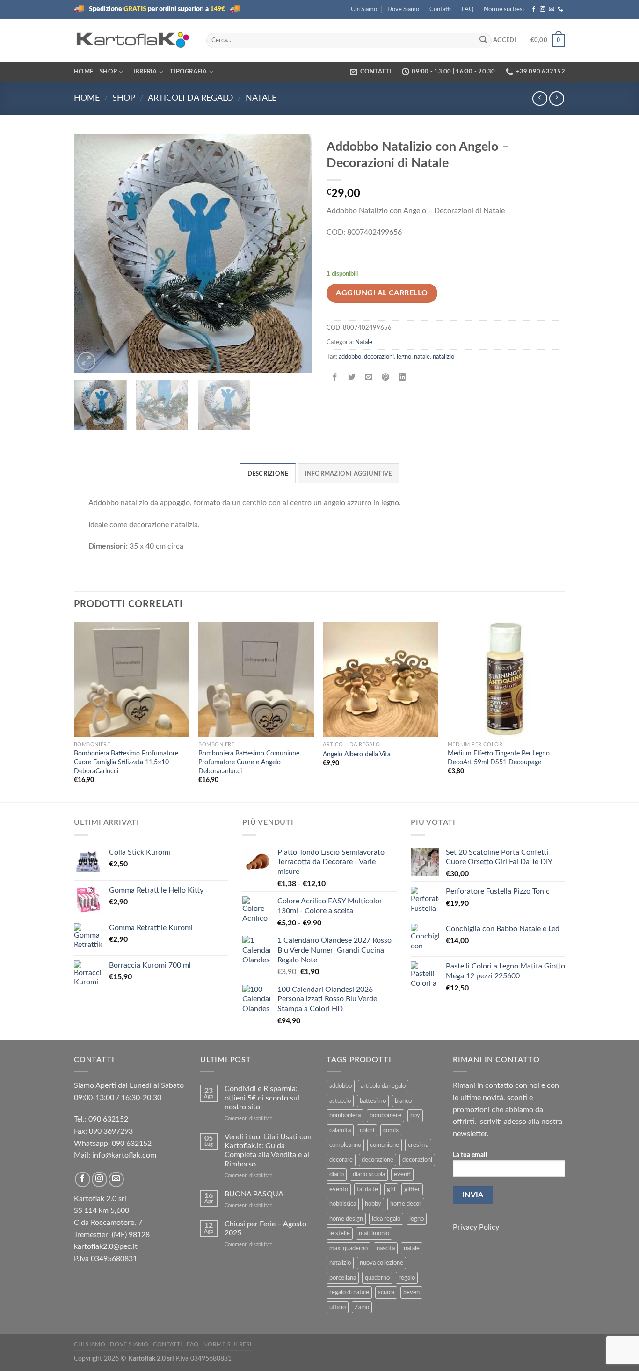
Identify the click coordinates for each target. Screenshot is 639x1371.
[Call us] (560, 9)
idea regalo (386, 1219)
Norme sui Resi (504, 9)
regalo (407, 1278)
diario (336, 1174)
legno (404, 356)
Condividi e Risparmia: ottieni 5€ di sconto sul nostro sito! (262, 1097)
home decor (405, 1204)
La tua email (470, 1154)
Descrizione (268, 474)
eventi (402, 1174)
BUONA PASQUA (254, 1194)
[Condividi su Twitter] (352, 378)
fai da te (367, 1189)
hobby (373, 1204)
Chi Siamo (364, 9)
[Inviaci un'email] (551, 9)
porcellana (342, 1278)
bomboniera (345, 1115)
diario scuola (369, 1174)
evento (338, 1189)
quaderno (377, 1278)
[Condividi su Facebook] (335, 378)
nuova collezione (381, 1263)
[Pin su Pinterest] (385, 378)
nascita (386, 1248)
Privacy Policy (476, 1227)
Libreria (143, 71)
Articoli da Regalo (190, 98)
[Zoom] (86, 361)
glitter (412, 1189)
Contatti (440, 9)
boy (415, 1115)
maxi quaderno (348, 1248)
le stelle (339, 1233)
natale (422, 356)
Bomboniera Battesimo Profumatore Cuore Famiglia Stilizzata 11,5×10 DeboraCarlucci (126, 762)
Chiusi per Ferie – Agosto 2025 (265, 1228)
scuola (386, 1292)
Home (83, 71)
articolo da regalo (383, 1086)
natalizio (443, 356)
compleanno (345, 1145)
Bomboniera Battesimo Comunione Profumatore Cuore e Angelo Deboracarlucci (248, 762)
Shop (108, 71)
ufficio (337, 1307)
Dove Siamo (403, 9)
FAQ (467, 9)
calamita (340, 1130)
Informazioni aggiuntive (348, 474)
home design (346, 1219)
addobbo (350, 356)
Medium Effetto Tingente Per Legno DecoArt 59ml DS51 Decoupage (499, 758)
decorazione (377, 1160)
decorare (341, 1160)
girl (391, 1189)
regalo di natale (349, 1292)
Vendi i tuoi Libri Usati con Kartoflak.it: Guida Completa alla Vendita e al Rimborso (268, 1150)
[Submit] (483, 40)
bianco (403, 1101)
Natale (261, 98)
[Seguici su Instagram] (542, 9)
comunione (384, 1145)
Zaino (362, 1307)
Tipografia (188, 71)
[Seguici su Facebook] (534, 9)
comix (391, 1130)
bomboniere (385, 1115)
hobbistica (342, 1204)
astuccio (340, 1101)
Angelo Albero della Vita (357, 754)
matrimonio (374, 1233)
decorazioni (379, 356)
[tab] (268, 473)
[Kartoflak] (133, 40)
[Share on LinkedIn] (402, 378)
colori (367, 1130)
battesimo (373, 1101)
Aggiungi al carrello (382, 293)
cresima (418, 1145)
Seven (411, 1292)
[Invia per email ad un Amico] (369, 378)
